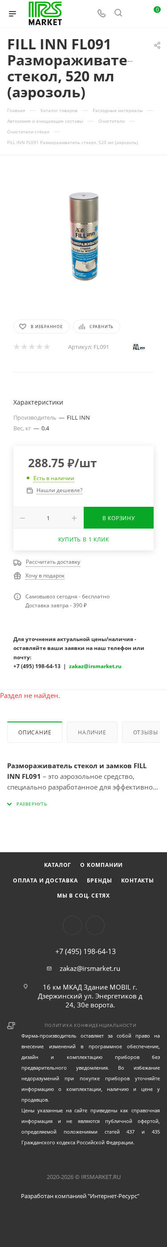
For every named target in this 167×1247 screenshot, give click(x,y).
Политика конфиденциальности (91, 1025)
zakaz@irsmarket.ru (90, 968)
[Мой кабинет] (135, 13)
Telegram (95, 925)
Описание (34, 732)
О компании (101, 865)
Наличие (92, 732)
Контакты (137, 880)
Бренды (99, 880)
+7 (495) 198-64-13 (85, 951)
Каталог (58, 865)
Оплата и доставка (45, 880)
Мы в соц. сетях (83, 895)
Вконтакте (72, 925)
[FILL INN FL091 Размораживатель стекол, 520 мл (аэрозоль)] (84, 236)
